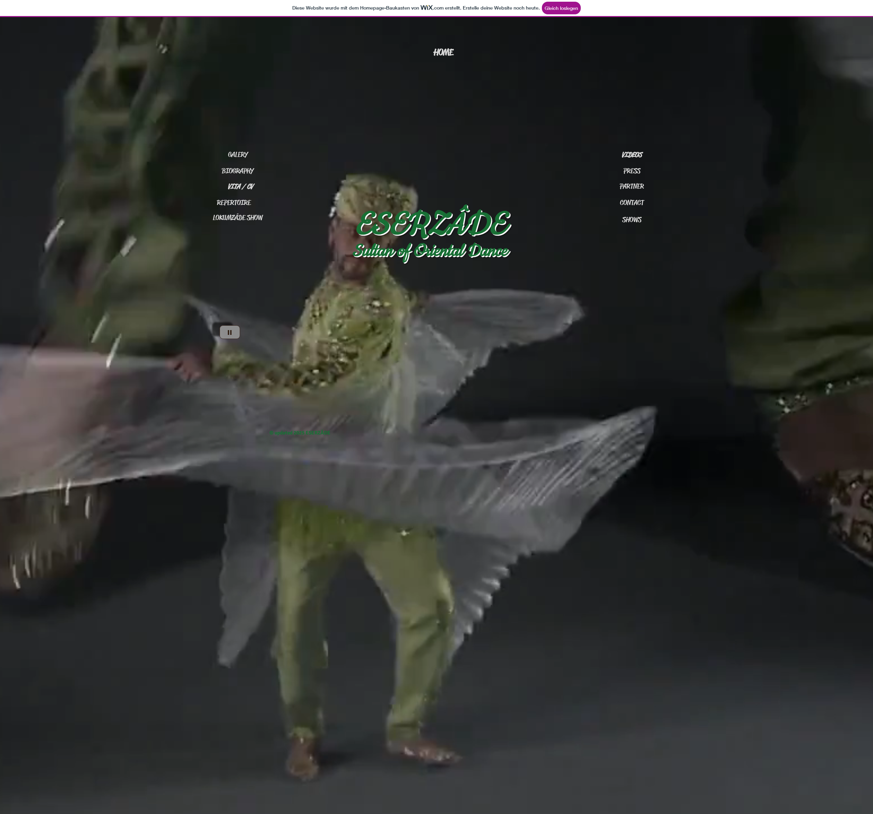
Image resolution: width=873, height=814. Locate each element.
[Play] (230, 332)
